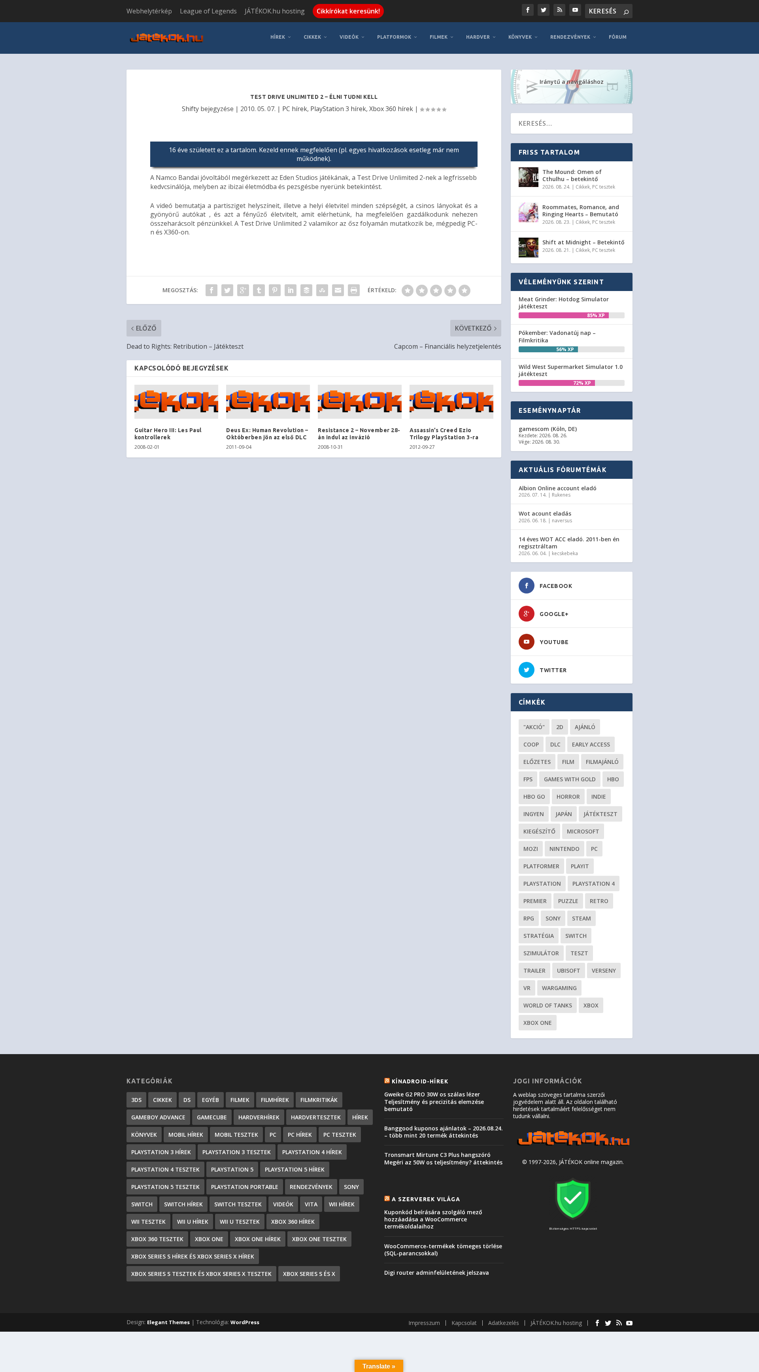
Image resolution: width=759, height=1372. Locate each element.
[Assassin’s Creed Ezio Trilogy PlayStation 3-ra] (451, 402)
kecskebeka (565, 553)
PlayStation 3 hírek (338, 108)
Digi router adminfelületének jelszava (436, 1272)
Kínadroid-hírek (420, 1081)
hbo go (534, 796)
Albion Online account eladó (558, 488)
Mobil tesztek (236, 1134)
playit (580, 866)
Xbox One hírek (258, 1239)
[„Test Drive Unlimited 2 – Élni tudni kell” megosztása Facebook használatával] (211, 290)
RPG (528, 918)
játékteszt (600, 814)
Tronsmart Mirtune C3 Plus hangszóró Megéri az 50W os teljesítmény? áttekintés (443, 1158)
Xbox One (537, 1022)
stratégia (538, 935)
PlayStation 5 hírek (295, 1169)
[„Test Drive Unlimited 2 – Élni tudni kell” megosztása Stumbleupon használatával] (322, 290)
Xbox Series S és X (309, 1274)
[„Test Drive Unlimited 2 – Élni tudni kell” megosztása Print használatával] (354, 290)
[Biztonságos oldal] (573, 1221)
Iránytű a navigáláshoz (572, 81)
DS (187, 1100)
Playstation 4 (593, 883)
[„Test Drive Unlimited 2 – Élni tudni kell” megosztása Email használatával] (338, 290)
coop (531, 744)
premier (535, 901)
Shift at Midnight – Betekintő (583, 242)
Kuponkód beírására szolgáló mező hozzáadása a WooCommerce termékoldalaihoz (433, 1219)
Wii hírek (342, 1204)
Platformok (394, 37)
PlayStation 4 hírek (312, 1152)
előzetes (537, 761)
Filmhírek (275, 1100)
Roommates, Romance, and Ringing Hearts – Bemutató (580, 210)
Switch (576, 935)
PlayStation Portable (244, 1187)
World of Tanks (547, 1005)
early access (591, 744)
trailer (534, 970)
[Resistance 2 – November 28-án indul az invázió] (360, 402)
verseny (604, 970)
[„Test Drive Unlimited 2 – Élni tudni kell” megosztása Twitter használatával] (227, 290)
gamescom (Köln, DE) (548, 429)
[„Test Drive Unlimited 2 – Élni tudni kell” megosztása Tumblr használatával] (259, 290)
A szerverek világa (426, 1199)
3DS (136, 1100)
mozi (530, 848)
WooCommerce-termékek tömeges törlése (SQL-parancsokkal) (443, 1249)
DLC (555, 744)
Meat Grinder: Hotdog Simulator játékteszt (564, 302)
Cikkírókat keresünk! (348, 11)
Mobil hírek (185, 1134)
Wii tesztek (148, 1221)
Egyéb (210, 1100)
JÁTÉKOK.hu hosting (275, 11)
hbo (613, 779)
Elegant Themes (168, 1322)
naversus (562, 520)
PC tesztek (603, 186)
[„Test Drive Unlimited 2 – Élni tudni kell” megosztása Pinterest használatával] (275, 290)
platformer (541, 866)
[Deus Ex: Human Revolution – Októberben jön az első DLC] (268, 402)
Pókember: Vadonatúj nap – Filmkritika (557, 336)
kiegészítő (539, 831)
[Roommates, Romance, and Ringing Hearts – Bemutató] (528, 212)
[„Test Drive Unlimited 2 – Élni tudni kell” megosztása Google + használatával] (243, 290)
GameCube (212, 1117)
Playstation (542, 883)
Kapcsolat (464, 1323)
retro (599, 901)
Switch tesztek (238, 1204)
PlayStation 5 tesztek (165, 1187)
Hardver (478, 37)
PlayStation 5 (232, 1169)
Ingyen (533, 814)
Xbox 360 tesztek (157, 1239)
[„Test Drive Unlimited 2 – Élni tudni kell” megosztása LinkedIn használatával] (290, 290)
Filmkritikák (319, 1100)
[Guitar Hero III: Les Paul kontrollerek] (176, 402)
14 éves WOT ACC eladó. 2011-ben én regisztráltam (569, 542)
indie (598, 796)
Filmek (438, 37)
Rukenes (561, 494)
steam (581, 918)
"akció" (534, 727)
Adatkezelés (503, 1323)
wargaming (559, 988)
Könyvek (520, 37)
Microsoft (583, 831)
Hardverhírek (258, 1117)
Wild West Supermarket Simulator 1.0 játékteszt (571, 370)
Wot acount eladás (545, 513)
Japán (563, 814)
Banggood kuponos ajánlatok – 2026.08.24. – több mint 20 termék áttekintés (443, 1131)
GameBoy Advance (158, 1117)
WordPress (244, 1322)
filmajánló (602, 761)
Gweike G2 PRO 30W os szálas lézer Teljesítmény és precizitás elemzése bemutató (434, 1101)
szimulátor (541, 953)
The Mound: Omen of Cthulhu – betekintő (572, 175)
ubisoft (568, 970)
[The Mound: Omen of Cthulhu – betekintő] (528, 177)
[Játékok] (573, 1145)
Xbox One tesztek (319, 1239)
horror (568, 796)
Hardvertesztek (316, 1117)
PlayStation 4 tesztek (165, 1169)
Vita (311, 1204)
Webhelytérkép (149, 11)
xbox (591, 1005)
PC (594, 848)
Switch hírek (183, 1204)
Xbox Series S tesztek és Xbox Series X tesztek (201, 1274)
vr (527, 988)
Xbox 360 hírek (391, 108)
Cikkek (312, 37)
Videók (349, 37)
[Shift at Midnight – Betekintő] (528, 247)
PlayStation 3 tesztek (236, 1152)
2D (559, 727)
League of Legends (208, 11)
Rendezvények (570, 37)
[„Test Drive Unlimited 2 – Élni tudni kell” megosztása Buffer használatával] (306, 290)
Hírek (277, 37)
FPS (527, 779)
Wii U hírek (192, 1221)
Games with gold (570, 779)
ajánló (585, 727)
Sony (553, 918)
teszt (579, 953)
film (568, 761)
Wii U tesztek (240, 1221)
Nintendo (564, 848)
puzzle (568, 901)
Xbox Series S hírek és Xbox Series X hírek (192, 1256)
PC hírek (294, 108)
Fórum (618, 37)
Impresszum (424, 1323)
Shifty (190, 108)
